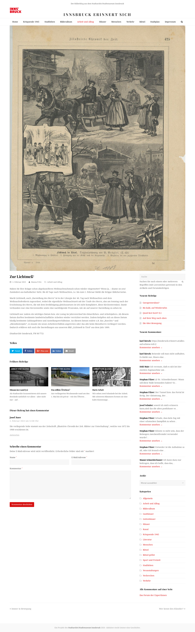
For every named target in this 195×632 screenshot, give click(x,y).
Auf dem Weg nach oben (155, 318)
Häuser (146, 524)
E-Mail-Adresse (79, 457)
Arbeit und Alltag (54, 282)
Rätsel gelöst (149, 555)
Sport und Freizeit (151, 560)
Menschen (148, 545)
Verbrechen (148, 575)
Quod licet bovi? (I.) (152, 313)
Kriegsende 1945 (151, 534)
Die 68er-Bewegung (152, 323)
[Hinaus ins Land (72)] (29, 376)
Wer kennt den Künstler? (171, 609)
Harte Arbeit (98, 389)
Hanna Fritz (36, 282)
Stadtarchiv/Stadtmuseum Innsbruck (84, 628)
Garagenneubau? (151, 303)
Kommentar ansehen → (151, 347)
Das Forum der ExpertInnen (153, 595)
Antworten (14, 435)
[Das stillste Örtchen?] (70, 376)
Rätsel (146, 550)
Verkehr (147, 581)
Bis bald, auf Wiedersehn (155, 308)
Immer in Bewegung (21, 609)
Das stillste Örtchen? (60, 389)
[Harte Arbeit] (111, 376)
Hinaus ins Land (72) (19, 389)
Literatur (147, 539)
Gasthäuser (148, 514)
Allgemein (148, 498)
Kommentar (16, 468)
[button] (16, 350)
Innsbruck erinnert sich (97, 14)
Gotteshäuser (149, 519)
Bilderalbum (149, 509)
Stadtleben (148, 565)
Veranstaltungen (151, 570)
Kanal (145, 529)
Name (13, 457)
